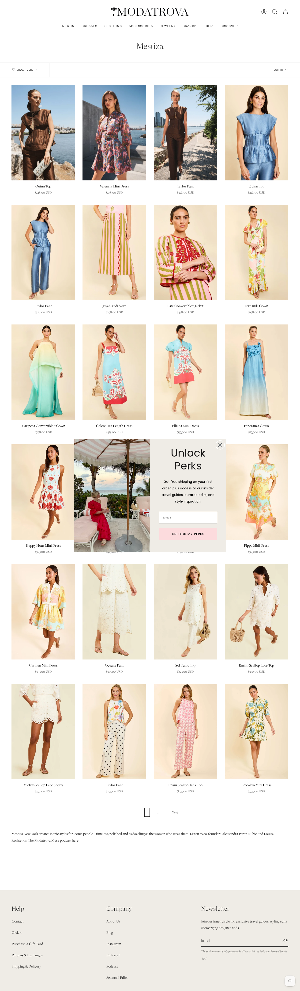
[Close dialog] (220, 445)
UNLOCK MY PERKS (188, 534)
